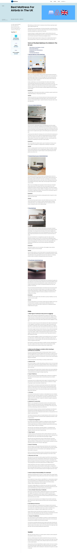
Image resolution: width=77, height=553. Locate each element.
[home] (14, 1)
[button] (63, 1)
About (59, 1)
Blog (51, 1)
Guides (55, 1)
